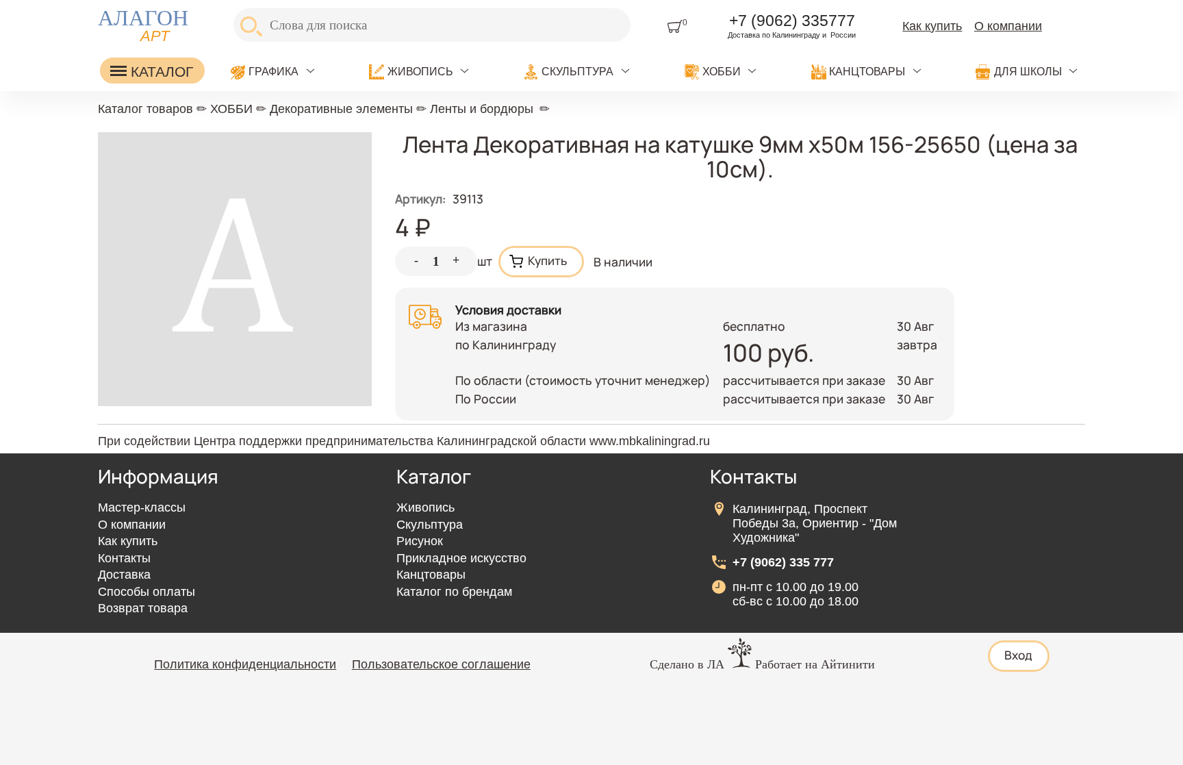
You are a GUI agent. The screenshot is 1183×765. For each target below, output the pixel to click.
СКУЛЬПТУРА (577, 71)
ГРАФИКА (273, 71)
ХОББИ (721, 71)
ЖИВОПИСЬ (420, 71)
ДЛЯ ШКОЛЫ (1028, 71)
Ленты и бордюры (481, 109)
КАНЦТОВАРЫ (867, 71)
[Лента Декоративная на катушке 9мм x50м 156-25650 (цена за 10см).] (235, 401)
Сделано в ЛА (687, 664)
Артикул (420, 198)
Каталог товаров (145, 109)
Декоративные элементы (341, 109)
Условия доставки (508, 309)
